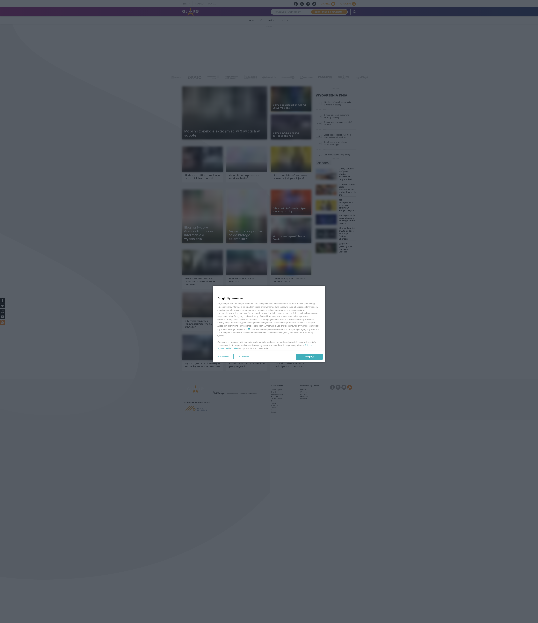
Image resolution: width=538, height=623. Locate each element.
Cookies (234, 348)
